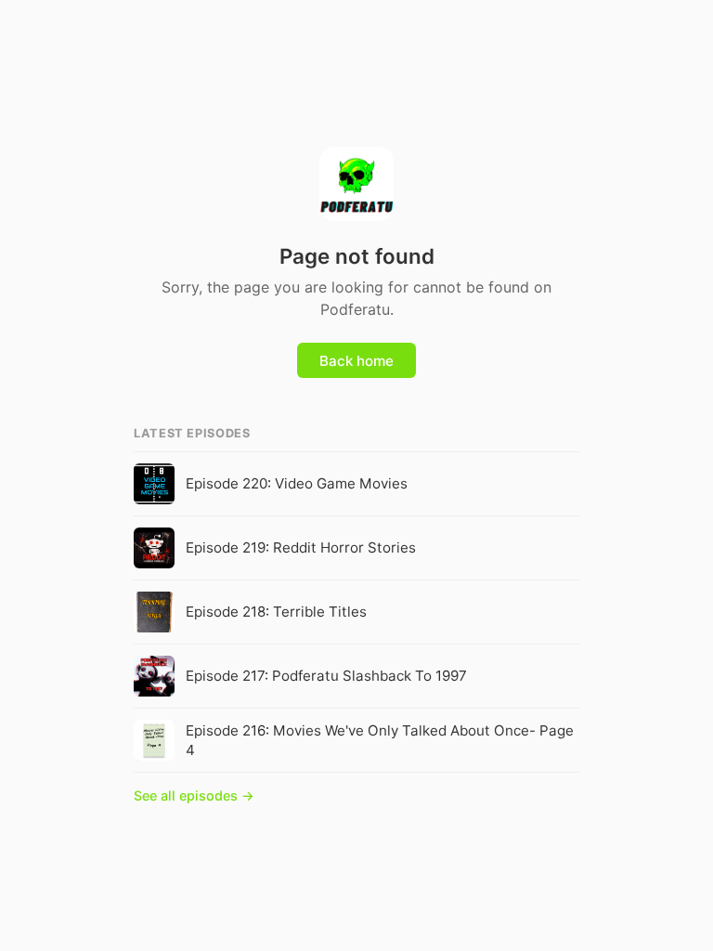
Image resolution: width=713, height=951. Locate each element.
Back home (356, 361)
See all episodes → (194, 795)
